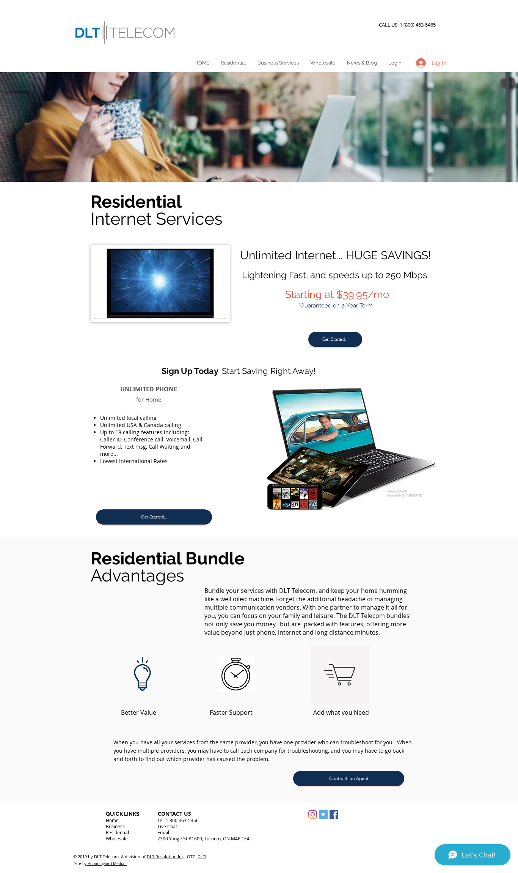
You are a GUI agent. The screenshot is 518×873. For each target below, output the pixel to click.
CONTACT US (174, 813)
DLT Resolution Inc (165, 856)
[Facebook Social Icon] (334, 814)
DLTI (202, 856)
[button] (335, 339)
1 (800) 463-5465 (419, 24)
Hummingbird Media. (106, 863)
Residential (117, 832)
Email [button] (163, 832)
